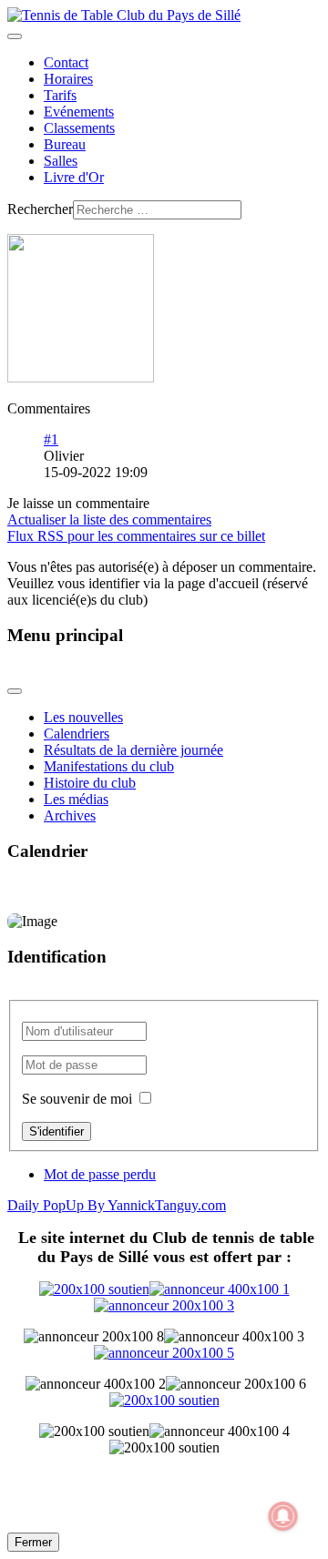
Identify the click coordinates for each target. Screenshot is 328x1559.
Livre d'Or (74, 177)
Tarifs (60, 95)
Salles (60, 160)
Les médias (76, 799)
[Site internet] (164, 1297)
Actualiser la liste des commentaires (109, 519)
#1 (51, 439)
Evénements (79, 111)
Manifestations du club (109, 766)
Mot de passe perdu (100, 1174)
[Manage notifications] (283, 1516)
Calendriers (76, 733)
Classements (79, 128)
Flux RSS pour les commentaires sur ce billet (136, 536)
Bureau (65, 144)
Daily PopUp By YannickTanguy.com (116, 1205)
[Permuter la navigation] (14, 36)
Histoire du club (90, 782)
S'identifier (56, 1131)
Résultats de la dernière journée (133, 750)
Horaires (68, 79)
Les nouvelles (83, 717)
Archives (70, 815)
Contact (66, 62)
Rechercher (40, 209)
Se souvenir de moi (77, 1098)
